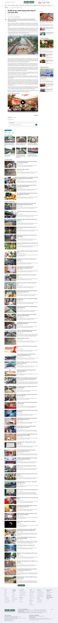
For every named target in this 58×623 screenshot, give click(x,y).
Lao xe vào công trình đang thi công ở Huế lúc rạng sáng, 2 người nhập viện (26, 186)
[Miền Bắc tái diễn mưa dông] (10, 172)
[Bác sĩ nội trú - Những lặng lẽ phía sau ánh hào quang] (42, 85)
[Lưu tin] (6, 17)
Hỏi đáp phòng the (39, 599)
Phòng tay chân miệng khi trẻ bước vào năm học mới (49, 28)
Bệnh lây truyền (39, 602)
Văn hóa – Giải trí (49, 596)
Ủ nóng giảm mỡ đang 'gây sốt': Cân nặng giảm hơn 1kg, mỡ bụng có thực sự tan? (27, 569)
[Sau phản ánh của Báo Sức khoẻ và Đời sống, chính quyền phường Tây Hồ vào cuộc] (10, 206)
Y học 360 (20, 5)
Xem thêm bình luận (10, 119)
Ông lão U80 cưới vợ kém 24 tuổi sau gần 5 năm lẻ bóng (27, 498)
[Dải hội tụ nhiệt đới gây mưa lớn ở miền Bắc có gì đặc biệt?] (10, 563)
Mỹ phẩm (30, 602)
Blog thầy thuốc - (42, 79)
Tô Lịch (13, 132)
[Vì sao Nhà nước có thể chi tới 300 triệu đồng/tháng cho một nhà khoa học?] (10, 269)
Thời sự (9, 5)
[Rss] (52, 609)
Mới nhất (14, 117)
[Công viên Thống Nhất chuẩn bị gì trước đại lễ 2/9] (10, 246)
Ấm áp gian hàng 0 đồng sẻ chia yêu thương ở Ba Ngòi (27, 251)
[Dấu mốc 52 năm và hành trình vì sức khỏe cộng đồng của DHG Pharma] (10, 365)
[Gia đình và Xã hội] (39, 3)
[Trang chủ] (5, 5)
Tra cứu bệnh (13, 5)
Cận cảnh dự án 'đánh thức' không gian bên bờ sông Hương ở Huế (27, 307)
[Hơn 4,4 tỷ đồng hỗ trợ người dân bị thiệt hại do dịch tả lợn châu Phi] (10, 397)
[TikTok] (49, 609)
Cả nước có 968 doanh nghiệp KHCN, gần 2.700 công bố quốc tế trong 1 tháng (27, 435)
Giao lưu (13, 593)
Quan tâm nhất (10, 117)
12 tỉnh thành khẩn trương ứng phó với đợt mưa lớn (27, 212)
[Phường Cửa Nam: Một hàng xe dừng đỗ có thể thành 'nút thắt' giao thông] (10, 516)
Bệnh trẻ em (31, 596)
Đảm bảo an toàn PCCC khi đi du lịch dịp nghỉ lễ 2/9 (27, 347)
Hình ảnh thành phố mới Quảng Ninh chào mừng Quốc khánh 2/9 (26, 370)
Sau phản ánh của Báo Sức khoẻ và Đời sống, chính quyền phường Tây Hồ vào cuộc (26, 204)
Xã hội (11, 7)
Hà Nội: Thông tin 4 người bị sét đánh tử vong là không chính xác (27, 577)
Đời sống (48, 598)
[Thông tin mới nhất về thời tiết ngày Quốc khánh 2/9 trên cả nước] (10, 405)
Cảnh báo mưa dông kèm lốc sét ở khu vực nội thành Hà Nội (26, 236)
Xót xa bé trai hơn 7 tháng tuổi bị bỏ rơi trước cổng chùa (26, 443)
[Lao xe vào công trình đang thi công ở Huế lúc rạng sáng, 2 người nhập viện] (10, 188)
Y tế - (40, 23)
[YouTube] (51, 609)
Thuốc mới (13, 600)
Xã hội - (18, 170)
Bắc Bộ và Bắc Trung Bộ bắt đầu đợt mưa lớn (26, 227)
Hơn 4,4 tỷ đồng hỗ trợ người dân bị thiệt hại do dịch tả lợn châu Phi (27, 395)
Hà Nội (21, 23)
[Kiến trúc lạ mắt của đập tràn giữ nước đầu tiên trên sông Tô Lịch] (10, 139)
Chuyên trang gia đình (50, 597)
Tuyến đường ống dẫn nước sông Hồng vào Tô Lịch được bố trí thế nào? (21, 156)
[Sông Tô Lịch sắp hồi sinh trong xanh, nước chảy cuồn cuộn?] (21, 139)
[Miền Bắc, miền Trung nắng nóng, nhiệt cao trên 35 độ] (10, 556)
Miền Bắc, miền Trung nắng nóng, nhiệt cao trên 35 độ (27, 554)
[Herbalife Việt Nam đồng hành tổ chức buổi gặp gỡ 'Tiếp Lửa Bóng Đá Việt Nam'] (10, 460)
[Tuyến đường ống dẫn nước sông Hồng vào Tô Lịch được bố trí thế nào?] (21, 151)
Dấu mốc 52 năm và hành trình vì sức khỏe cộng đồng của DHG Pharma (27, 363)
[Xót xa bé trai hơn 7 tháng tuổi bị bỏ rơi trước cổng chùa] (10, 445)
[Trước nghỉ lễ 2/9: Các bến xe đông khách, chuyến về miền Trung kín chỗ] (10, 429)
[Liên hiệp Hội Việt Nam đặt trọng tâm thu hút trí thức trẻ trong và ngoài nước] (10, 508)
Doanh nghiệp (48, 593)
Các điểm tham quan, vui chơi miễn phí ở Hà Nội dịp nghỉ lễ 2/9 (27, 299)
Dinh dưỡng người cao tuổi (40, 592)
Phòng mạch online (44, 5)
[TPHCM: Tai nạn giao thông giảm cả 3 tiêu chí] (10, 468)
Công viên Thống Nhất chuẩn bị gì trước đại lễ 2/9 (27, 243)
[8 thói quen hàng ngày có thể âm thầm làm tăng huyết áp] (42, 55)
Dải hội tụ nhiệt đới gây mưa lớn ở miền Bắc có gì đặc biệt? (27, 561)
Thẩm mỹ (30, 603)
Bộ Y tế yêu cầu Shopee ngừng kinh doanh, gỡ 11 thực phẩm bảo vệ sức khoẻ (27, 194)
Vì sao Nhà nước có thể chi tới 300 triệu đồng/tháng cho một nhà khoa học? (25, 267)
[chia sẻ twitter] (6, 13)
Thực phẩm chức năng (40, 596)
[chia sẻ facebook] (6, 11)
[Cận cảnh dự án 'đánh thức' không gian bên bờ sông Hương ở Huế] (10, 309)
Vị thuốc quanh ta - (48, 63)
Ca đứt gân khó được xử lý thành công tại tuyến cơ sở (49, 33)
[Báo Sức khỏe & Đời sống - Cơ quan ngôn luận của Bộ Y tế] (29, 2)
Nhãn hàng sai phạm (49, 592)
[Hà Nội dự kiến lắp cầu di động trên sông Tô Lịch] (10, 151)
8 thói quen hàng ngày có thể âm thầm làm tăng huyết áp (49, 55)
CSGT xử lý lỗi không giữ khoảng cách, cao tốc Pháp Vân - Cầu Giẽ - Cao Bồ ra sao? (27, 331)
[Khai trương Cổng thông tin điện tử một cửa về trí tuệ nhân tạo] (10, 413)
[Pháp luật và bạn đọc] (44, 3)
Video (20, 600)
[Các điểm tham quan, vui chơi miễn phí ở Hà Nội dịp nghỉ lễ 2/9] (10, 301)
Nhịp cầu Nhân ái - (20, 253)
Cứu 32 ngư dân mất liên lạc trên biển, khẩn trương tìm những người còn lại (26, 355)
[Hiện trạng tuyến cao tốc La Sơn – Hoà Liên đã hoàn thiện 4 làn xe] (10, 484)
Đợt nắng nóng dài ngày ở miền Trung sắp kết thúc (26, 275)
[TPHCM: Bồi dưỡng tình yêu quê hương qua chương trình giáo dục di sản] (10, 452)
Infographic (21, 601)
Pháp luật (14, 7)
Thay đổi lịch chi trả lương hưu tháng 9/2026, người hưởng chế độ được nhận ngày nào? (26, 530)
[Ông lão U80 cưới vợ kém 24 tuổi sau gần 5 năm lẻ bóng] (10, 500)
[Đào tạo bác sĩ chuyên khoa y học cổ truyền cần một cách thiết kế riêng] (46, 73)
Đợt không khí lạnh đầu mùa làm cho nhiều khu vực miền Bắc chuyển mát (27, 162)
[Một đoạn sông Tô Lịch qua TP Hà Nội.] (23, 44)
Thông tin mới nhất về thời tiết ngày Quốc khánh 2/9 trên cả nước (27, 403)
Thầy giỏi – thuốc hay (22, 591)
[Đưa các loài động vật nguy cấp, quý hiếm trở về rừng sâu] (10, 476)
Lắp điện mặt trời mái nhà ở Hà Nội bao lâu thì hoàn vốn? (26, 259)
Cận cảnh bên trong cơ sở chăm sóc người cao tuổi (27, 283)
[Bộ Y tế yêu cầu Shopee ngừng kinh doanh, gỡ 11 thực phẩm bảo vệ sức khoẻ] (10, 196)
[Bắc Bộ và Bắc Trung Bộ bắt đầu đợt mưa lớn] (10, 230)
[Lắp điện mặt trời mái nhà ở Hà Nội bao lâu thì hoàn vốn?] (10, 261)
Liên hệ (51, 611)
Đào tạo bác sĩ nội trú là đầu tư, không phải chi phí (49, 89)
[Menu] (51, 5)
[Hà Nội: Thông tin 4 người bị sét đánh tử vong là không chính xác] (10, 579)
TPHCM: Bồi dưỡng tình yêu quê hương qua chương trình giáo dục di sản (26, 450)
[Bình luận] (6, 19)
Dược (23, 5)
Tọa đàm (13, 592)
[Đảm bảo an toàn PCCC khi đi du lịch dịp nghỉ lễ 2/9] (10, 349)
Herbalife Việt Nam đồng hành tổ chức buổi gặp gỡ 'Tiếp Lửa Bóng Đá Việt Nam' (27, 458)
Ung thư (30, 599)
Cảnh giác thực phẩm (40, 595)
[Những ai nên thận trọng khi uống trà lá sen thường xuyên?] (42, 61)
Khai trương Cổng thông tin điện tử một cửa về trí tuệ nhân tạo (27, 411)
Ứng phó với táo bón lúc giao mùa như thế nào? (46, 48)
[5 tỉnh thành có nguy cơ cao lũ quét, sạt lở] (10, 548)
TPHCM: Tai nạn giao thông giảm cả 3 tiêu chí (26, 465)
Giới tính (31, 5)
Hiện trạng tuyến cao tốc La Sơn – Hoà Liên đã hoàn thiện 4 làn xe (27, 482)
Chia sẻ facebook (8, 130)
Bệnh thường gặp (31, 592)
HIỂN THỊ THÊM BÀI (21, 585)
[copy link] (6, 15)
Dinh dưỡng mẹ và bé (40, 591)
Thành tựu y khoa (7, 598)
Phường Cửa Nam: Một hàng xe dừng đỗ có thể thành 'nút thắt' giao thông (27, 514)
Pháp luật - (18, 380)
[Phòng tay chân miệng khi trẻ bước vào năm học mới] (42, 28)
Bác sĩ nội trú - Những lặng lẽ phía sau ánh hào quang (49, 84)
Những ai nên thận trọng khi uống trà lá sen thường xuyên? (49, 61)
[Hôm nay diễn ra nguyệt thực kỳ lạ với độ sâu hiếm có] (10, 524)
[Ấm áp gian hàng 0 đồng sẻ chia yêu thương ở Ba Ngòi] (10, 253)
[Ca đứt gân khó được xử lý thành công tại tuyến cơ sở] (42, 33)
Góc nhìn (21, 7)
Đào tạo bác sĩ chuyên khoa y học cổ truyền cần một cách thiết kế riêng (46, 78)
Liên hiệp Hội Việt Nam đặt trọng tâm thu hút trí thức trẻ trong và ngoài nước (27, 506)
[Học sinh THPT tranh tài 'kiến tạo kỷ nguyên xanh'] (10, 492)
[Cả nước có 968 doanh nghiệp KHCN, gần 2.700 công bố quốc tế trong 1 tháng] (10, 437)
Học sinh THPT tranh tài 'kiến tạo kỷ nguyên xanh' (27, 489)
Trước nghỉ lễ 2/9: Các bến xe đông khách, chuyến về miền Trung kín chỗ (26, 427)
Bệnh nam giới (31, 595)
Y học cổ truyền (27, 5)
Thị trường (48, 5)
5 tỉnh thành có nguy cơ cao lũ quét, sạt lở (26, 545)
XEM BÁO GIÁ (37, 615)
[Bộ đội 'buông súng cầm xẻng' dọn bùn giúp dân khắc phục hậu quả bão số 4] (10, 293)
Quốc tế (18, 7)
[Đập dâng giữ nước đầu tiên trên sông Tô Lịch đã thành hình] (33, 139)
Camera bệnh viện (7, 602)
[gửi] (36, 125)
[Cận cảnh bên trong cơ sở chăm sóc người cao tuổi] (10, 285)
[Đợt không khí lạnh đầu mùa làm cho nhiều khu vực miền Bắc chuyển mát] (10, 164)
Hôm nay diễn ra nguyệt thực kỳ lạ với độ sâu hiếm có (26, 522)
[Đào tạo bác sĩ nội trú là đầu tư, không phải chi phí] (42, 90)
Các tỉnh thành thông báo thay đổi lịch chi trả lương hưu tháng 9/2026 (26, 538)
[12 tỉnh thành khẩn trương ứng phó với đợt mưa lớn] (10, 214)
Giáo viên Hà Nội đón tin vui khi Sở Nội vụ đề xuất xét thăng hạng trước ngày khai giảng (27, 178)
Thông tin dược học (14, 599)
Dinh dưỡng (34, 5)
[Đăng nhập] (48, 1)
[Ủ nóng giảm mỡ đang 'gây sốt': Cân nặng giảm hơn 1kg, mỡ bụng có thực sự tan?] (10, 571)
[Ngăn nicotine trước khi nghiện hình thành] (46, 17)
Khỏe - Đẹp (38, 5)
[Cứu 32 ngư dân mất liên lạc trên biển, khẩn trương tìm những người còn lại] (10, 357)
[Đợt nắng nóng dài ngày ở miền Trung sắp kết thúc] (10, 277)
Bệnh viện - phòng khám (23, 592)
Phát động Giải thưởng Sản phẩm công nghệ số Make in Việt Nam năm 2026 (27, 419)
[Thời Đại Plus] (48, 2)
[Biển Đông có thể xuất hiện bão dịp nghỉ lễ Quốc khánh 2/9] (10, 222)
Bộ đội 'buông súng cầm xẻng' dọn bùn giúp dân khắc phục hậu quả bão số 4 (27, 291)
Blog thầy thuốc (45, 67)
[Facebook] (50, 609)
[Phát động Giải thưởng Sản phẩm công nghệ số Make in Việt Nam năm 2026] (10, 421)
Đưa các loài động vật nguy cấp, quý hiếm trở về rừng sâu (27, 474)
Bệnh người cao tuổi (32, 591)
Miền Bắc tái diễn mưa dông (23, 169)
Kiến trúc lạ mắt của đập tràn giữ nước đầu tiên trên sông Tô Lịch (10, 144)
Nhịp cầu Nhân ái (49, 595)
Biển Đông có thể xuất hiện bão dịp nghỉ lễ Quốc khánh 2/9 (27, 220)
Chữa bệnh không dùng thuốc (23, 596)
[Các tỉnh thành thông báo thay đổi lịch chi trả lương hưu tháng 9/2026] (10, 540)
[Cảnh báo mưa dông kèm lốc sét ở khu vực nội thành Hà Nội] (10, 238)
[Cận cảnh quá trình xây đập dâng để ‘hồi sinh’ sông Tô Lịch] (33, 151)
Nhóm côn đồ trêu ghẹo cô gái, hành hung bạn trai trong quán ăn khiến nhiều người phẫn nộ (27, 378)
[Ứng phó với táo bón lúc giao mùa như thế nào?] (46, 44)
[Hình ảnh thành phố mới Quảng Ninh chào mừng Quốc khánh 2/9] (10, 372)
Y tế (6, 5)
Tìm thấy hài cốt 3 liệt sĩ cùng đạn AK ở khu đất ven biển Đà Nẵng (27, 387)
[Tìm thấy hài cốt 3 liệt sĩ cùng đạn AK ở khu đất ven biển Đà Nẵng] (10, 389)
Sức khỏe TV (17, 5)
